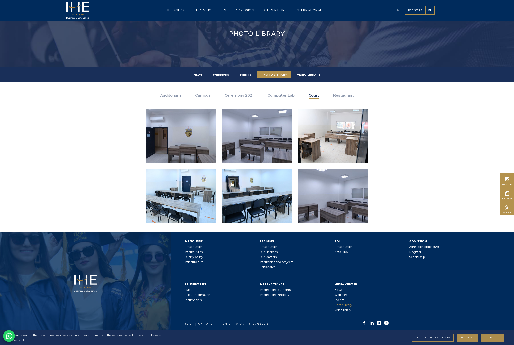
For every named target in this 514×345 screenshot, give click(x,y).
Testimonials (193, 300)
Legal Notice (225, 324)
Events (245, 74)
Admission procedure (424, 247)
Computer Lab (281, 95)
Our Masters (268, 257)
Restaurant (343, 95)
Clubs (188, 290)
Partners (188, 324)
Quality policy (193, 257)
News (198, 74)
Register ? (415, 10)
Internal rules (193, 252)
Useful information (197, 295)
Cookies (240, 324)
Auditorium (170, 95)
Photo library (274, 74)
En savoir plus (19, 340)
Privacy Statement (258, 324)
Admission (245, 10)
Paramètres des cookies (432, 337)
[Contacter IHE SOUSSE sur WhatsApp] (9, 336)
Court (314, 95)
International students (275, 290)
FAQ (200, 324)
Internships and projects (276, 262)
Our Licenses (268, 252)
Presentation (193, 247)
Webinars (221, 74)
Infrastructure (193, 262)
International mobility (274, 295)
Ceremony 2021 (239, 95)
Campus (203, 95)
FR (429, 10)
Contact (210, 324)
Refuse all (467, 337)
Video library (308, 74)
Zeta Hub (341, 252)
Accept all (492, 337)
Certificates (267, 267)
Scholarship (417, 257)
